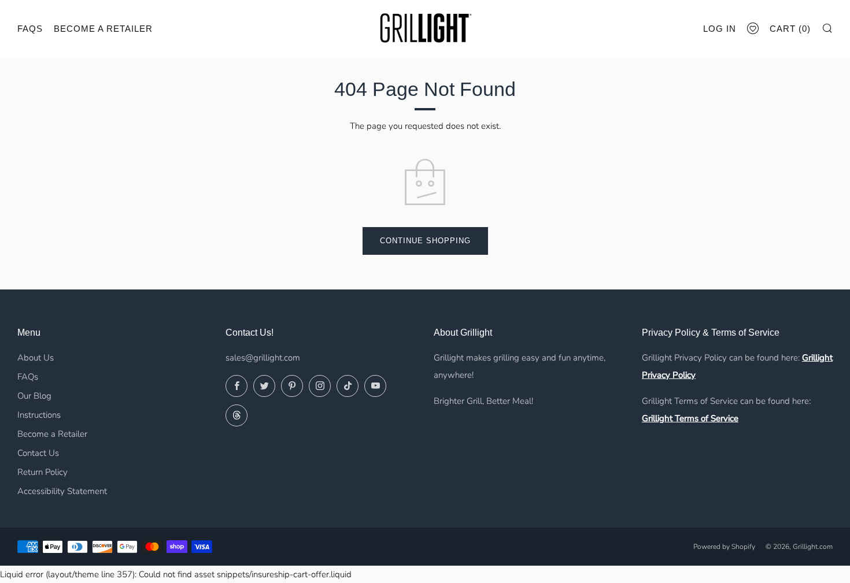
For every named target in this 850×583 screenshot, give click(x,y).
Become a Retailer (103, 29)
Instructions (39, 415)
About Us (35, 357)
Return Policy (42, 472)
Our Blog (34, 396)
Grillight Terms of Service (690, 418)
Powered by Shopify (724, 546)
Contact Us (38, 453)
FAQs (30, 29)
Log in (719, 29)
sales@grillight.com (263, 357)
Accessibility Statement (62, 491)
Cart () (790, 29)
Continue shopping (425, 240)
